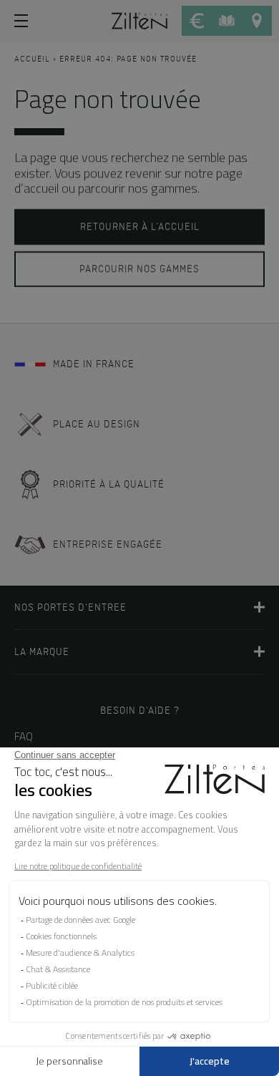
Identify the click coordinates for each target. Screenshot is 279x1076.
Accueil (32, 59)
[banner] (139, 20)
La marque (41, 651)
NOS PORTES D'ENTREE (70, 607)
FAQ (23, 736)
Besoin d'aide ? (140, 710)
